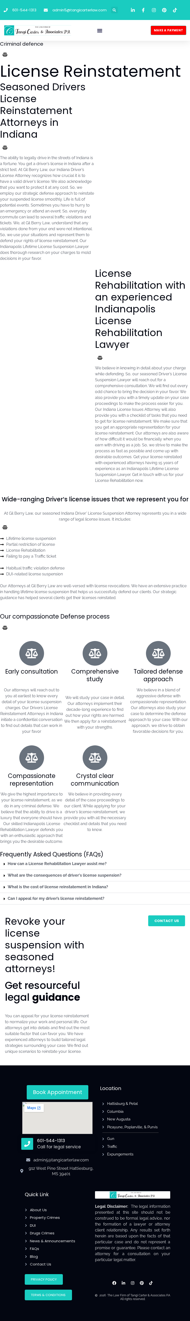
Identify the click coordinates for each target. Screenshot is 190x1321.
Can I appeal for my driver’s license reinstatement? (56, 898)
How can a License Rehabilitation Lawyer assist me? (57, 863)
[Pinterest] (141, 1283)
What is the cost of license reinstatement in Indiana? (58, 887)
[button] (114, 10)
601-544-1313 (51, 1141)
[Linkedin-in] (123, 1283)
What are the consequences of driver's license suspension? (64, 875)
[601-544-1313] (27, 1144)
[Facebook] (114, 1283)
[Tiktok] (150, 1283)
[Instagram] (132, 1283)
